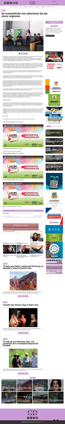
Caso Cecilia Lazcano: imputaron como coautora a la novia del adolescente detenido (56, 388)
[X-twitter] (8, 3)
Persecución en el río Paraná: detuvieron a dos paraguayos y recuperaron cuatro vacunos (24, 401)
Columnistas (43, 6)
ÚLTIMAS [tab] (48, 126)
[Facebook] (5, 3)
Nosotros (48, 6)
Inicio (12, 6)
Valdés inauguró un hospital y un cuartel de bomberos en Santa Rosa (9, 388)
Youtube (30, 213)
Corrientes (16, 6)
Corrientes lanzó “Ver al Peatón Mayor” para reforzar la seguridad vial (54, 150)
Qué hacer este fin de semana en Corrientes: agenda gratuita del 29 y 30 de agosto (56, 401)
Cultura (3, 10)
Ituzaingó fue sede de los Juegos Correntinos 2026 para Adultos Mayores (40, 388)
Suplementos (31, 6)
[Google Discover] (16, 3)
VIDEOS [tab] (52, 126)
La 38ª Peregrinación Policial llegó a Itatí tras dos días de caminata (53, 158)
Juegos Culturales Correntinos (20, 213)
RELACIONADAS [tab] (58, 126)
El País (20, 6)
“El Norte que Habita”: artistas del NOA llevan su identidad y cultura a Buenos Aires (25, 388)
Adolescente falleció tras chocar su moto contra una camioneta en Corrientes (54, 141)
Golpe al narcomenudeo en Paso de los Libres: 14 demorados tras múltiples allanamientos (40, 401)
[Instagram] (11, 3)
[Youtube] (14, 3)
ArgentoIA (41, 422)
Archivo (53, 6)
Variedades (37, 6)
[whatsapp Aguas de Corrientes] (54, 189)
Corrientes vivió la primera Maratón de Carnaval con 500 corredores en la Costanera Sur (54, 167)
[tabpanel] (54, 149)
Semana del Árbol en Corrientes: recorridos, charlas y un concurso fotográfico (53, 133)
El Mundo (25, 6)
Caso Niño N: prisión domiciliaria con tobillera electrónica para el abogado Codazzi (9, 401)
